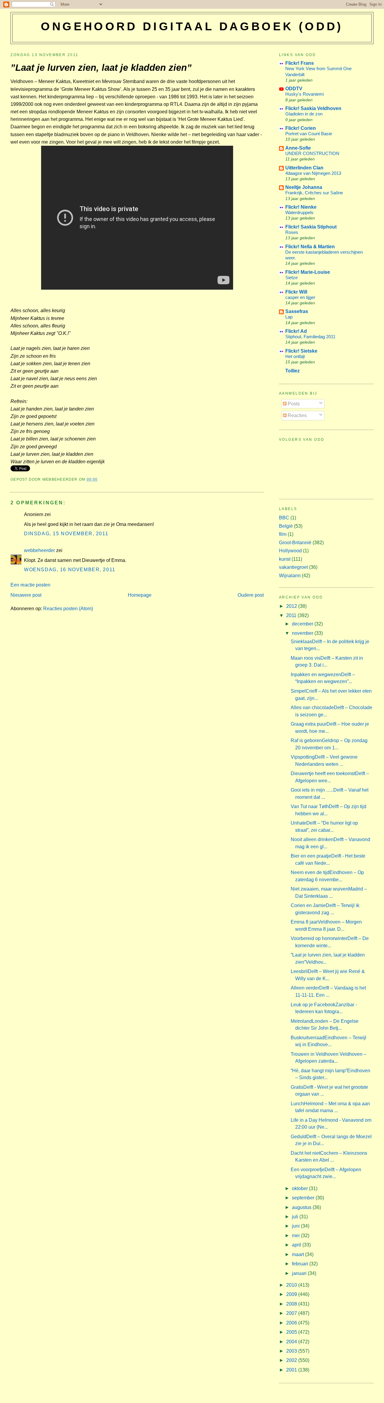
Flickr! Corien (300, 128)
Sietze (291, 277)
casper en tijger (300, 297)
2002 (292, 1360)
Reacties (296, 415)
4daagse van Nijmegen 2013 (313, 173)
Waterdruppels (299, 212)
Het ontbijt (295, 356)
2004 (292, 1341)
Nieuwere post (25, 595)
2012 (292, 606)
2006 (292, 1322)
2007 (292, 1313)
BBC (284, 517)
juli (295, 1216)
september (304, 1197)
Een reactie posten (30, 584)
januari (300, 1273)
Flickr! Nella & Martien (310, 246)
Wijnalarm (290, 575)
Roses (291, 232)
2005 (292, 1332)
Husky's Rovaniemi (304, 94)
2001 (292, 1369)
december (303, 623)
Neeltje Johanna (303, 187)
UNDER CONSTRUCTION (312, 153)
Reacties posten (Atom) (68, 608)
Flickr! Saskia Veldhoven (313, 108)
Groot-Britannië (295, 542)
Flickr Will (296, 291)
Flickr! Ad (296, 331)
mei (296, 1235)
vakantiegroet (293, 567)
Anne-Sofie (298, 148)
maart (298, 1254)
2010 (292, 1285)
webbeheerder (39, 550)
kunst (284, 559)
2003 (292, 1351)
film (282, 534)
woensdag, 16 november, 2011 (69, 569)
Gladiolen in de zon (303, 113)
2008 (292, 1303)
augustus (302, 1207)
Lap (288, 316)
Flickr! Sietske (301, 351)
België (286, 526)
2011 (292, 615)
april (297, 1244)
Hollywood (290, 550)
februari (300, 1263)
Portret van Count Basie (308, 133)
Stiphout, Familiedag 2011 (310, 336)
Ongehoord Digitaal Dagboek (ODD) (192, 26)
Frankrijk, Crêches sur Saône (314, 192)
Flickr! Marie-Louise (307, 272)
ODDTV (293, 88)
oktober (300, 1188)
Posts (293, 403)
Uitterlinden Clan (304, 167)
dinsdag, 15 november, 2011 (66, 533)
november (303, 633)
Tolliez (292, 370)
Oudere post (251, 595)
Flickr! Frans (299, 63)
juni (296, 1225)
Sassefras (296, 311)
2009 (292, 1294)
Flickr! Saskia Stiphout (311, 226)
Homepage (140, 595)
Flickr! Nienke (300, 207)
